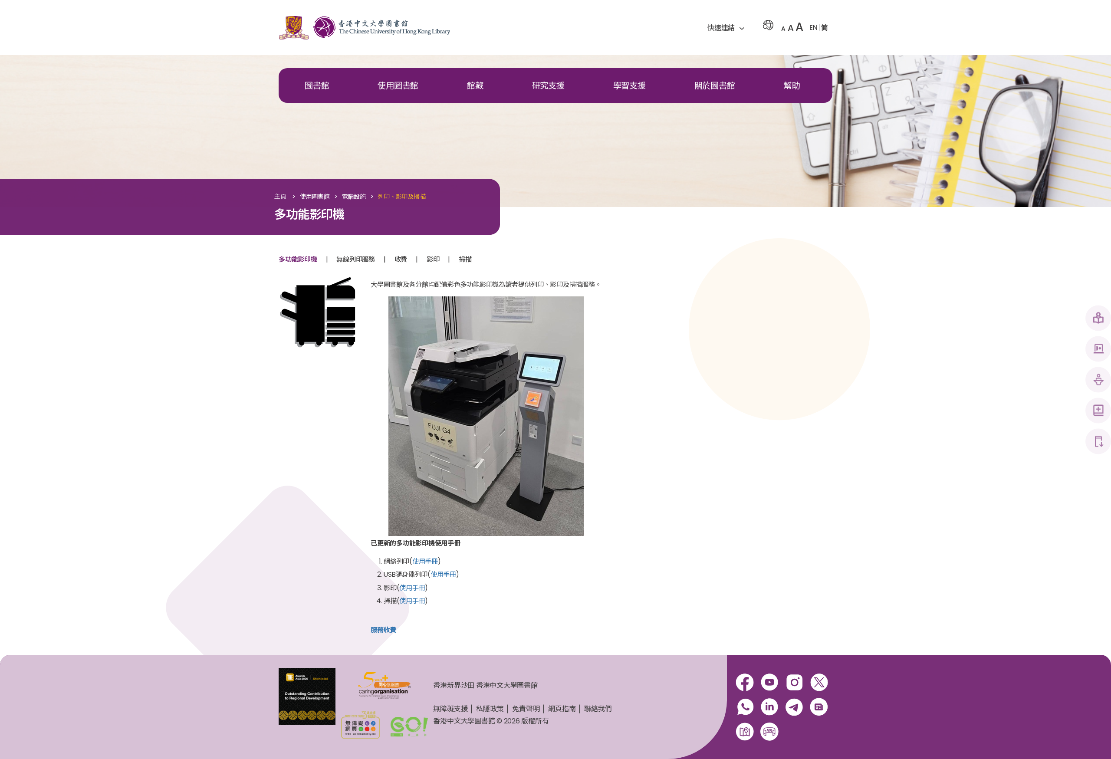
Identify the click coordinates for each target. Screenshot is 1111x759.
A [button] (783, 28)
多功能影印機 (298, 259)
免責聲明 (525, 709)
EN (813, 28)
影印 (433, 259)
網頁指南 (561, 709)
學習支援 (629, 86)
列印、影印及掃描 (401, 197)
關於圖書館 (714, 86)
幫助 (791, 86)
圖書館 (317, 86)
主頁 (280, 197)
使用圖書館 (398, 86)
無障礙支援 (450, 709)
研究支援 (548, 86)
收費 (401, 259)
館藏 (475, 86)
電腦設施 (354, 197)
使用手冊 (425, 561)
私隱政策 (489, 709)
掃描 (465, 259)
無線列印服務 (355, 259)
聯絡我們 (597, 709)
